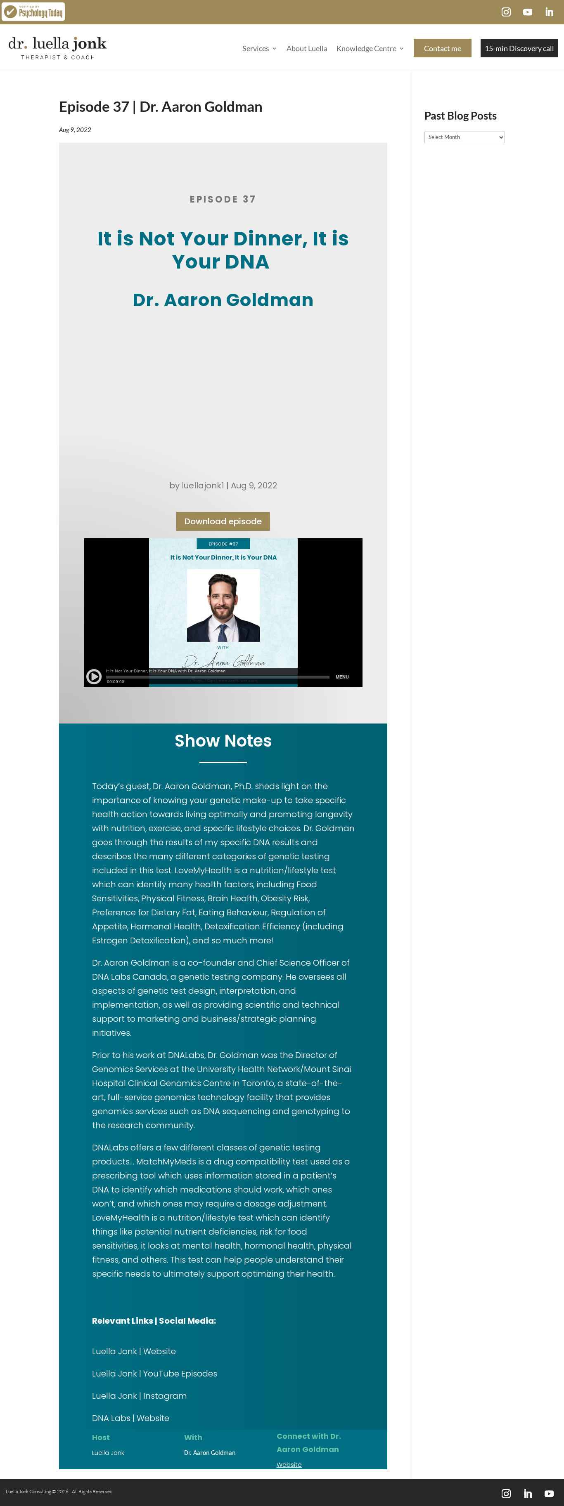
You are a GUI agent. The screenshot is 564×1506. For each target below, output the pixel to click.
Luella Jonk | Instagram (139, 1396)
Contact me (442, 48)
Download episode (223, 521)
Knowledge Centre (366, 48)
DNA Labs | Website (130, 1418)
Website (289, 1464)
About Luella (307, 48)
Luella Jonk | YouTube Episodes (154, 1373)
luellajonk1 (203, 485)
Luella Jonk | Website (134, 1351)
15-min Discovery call (519, 48)
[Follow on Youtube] (528, 12)
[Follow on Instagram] (506, 12)
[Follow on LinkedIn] (549, 12)
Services (255, 48)
